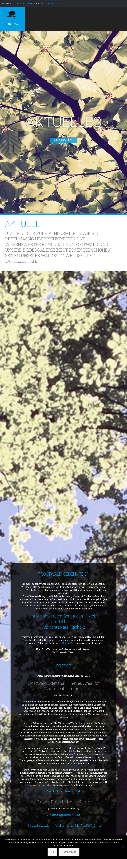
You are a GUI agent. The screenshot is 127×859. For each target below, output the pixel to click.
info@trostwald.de (49, 3)
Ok (52, 851)
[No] (123, 847)
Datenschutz (69, 851)
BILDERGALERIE (39, 250)
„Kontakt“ (66, 643)
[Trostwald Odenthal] (12, 19)
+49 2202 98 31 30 (26, 3)
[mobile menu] (122, 19)
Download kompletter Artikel (63, 791)
